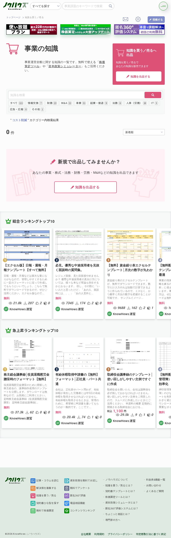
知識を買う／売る (46, 495)
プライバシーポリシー (120, 534)
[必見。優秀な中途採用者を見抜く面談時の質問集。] (78, 273)
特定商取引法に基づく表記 (151, 534)
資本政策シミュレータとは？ (121, 502)
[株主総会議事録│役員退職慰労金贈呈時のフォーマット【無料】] (27, 382)
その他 (37, 109)
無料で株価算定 (45, 510)
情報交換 (34, 103)
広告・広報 (18, 109)
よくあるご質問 (155, 491)
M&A (66, 103)
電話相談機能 (77, 503)
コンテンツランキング (82, 510)
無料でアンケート (80, 488)
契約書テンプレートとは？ (120, 491)
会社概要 (86, 534)
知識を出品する (140, 76)
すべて (16, 103)
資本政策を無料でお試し (84, 480)
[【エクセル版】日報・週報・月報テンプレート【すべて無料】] (27, 273)
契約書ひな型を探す (47, 503)
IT (154, 103)
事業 (80, 103)
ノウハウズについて (116, 479)
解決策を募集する (46, 488)
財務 (51, 103)
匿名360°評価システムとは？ (121, 508)
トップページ (13, 17)
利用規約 (99, 534)
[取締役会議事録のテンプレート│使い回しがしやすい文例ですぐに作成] (130, 382)
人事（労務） (136, 103)
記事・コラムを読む (47, 480)
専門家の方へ (112, 520)
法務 (116, 103)
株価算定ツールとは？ (117, 497)
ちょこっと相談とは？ (117, 514)
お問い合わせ (153, 485)
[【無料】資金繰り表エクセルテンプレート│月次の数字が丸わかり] (130, 273)
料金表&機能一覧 (155, 479)
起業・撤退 (98, 103)
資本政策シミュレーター (64, 66)
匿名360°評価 (78, 495)
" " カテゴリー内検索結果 (34, 120)
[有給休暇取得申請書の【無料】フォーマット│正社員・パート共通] (78, 382)
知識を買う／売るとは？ (119, 485)
